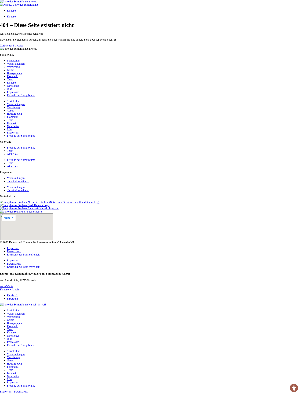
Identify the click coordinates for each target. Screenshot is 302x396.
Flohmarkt (12, 76)
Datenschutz (14, 251)
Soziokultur (13, 60)
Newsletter (13, 85)
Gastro (10, 70)
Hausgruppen (14, 73)
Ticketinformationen (18, 181)
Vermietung (13, 66)
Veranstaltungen (16, 63)
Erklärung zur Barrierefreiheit (23, 254)
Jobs (9, 88)
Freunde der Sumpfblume (21, 95)
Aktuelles (12, 153)
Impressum (13, 92)
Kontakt (11, 10)
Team (10, 79)
